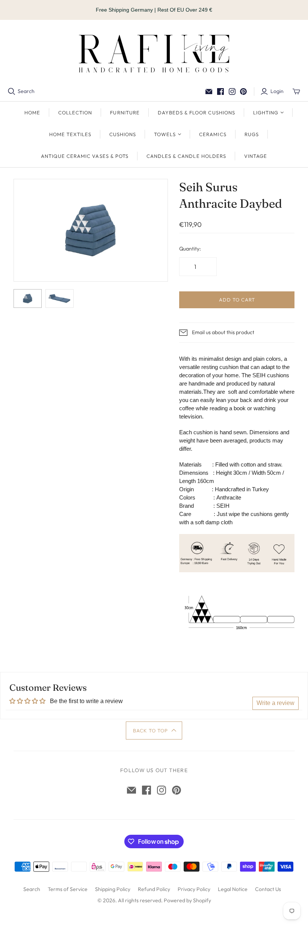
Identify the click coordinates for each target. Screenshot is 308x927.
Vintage (255, 156)
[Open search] (11, 91)
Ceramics (212, 134)
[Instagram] (232, 91)
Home (32, 113)
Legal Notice (233, 889)
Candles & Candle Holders (186, 156)
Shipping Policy (112, 889)
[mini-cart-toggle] (296, 91)
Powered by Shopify (187, 900)
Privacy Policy (194, 889)
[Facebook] (220, 91)
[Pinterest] (243, 91)
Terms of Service (68, 889)
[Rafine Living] (154, 53)
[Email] (208, 91)
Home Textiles (70, 134)
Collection (75, 113)
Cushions (122, 134)
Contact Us (268, 889)
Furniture (124, 113)
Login (277, 91)
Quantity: (190, 248)
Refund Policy (154, 889)
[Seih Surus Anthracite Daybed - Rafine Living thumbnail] (28, 298)
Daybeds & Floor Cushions (196, 113)
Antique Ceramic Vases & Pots (84, 156)
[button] (154, 731)
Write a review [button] (275, 703)
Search (26, 91)
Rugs (252, 134)
